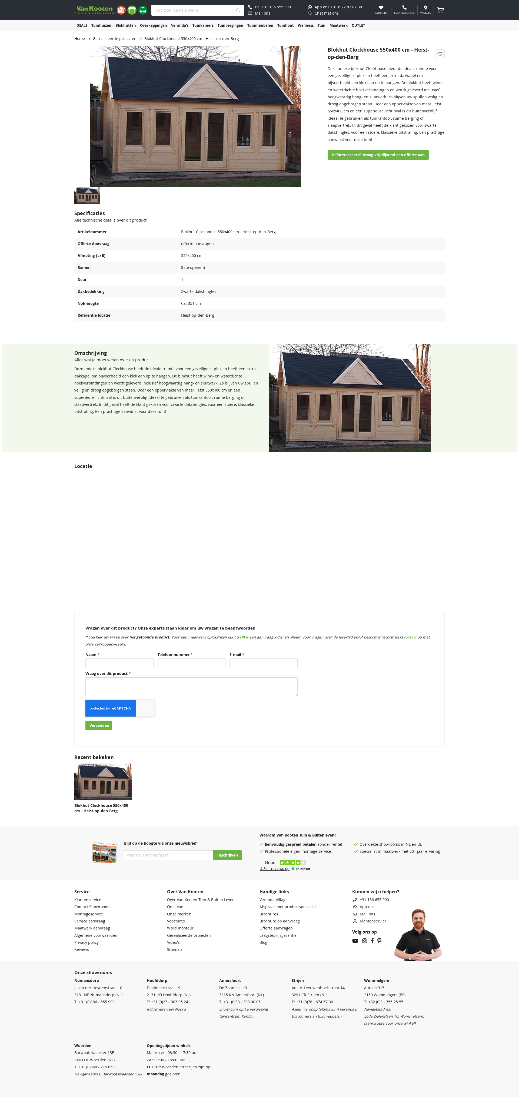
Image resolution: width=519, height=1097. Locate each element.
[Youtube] (355, 941)
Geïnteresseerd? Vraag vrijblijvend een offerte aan (378, 154)
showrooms (389, 844)
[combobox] (197, 10)
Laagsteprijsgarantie (278, 935)
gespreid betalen (301, 844)
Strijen (298, 980)
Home (79, 38)
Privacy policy (86, 942)
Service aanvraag (89, 921)
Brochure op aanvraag (280, 921)
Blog (263, 942)
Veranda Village (274, 899)
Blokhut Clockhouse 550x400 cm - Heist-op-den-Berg (101, 808)
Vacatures (176, 921)
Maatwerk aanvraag (92, 928)
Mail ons (367, 914)
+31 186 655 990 (374, 899)
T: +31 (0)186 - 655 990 (94, 1001)
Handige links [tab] (274, 892)
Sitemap (174, 949)
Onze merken (179, 914)
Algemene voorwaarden (95, 935)
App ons (367, 906)
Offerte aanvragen (276, 928)
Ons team (176, 906)
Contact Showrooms (92, 906)
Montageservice (88, 914)
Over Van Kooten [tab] (185, 892)
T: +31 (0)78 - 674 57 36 (312, 1001)
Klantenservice (87, 899)
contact (410, 637)
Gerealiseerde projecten (115, 38)
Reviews (81, 949)
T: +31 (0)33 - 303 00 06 (240, 1001)
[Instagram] (364, 941)
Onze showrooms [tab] (93, 972)
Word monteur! (181, 928)
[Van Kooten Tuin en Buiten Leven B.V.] (110, 10)
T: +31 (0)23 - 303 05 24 (167, 1001)
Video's (173, 942)
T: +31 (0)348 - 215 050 (94, 1067)
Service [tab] (81, 892)
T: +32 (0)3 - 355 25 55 (383, 1001)
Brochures (269, 914)
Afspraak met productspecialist (288, 906)
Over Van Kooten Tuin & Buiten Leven (201, 899)
